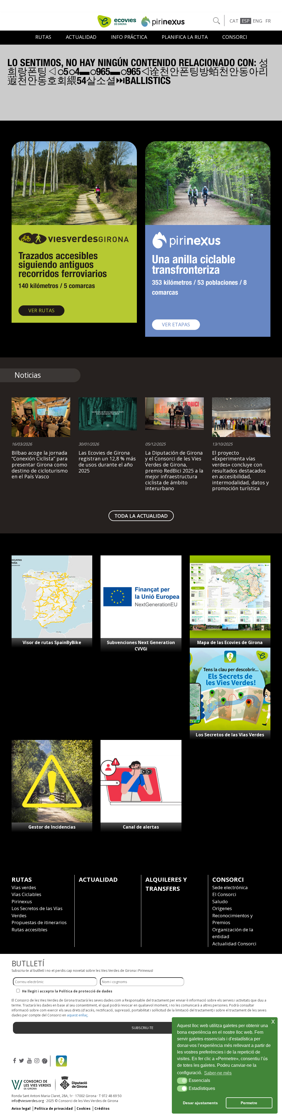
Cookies (84, 1108)
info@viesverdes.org (28, 1100)
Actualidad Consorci (234, 943)
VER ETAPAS (181, 324)
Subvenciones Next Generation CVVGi (141, 645)
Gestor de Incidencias (51, 827)
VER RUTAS (46, 310)
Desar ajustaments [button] (200, 1103)
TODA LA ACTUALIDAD (141, 515)
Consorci (234, 37)
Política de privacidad (53, 1108)
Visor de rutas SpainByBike (52, 642)
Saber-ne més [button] (218, 1073)
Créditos (102, 1108)
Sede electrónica (230, 887)
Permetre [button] (249, 1103)
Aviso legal (21, 1108)
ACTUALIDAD (81, 37)
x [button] (273, 1021)
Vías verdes (24, 887)
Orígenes (222, 908)
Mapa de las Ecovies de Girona (230, 642)
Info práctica (129, 37)
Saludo (220, 901)
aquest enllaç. (77, 1015)
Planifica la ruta (185, 37)
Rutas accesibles (29, 929)
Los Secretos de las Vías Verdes (230, 735)
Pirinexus (22, 901)
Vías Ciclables (26, 894)
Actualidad (98, 879)
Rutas (43, 37)
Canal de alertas (141, 827)
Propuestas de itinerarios (39, 922)
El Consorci (224, 894)
